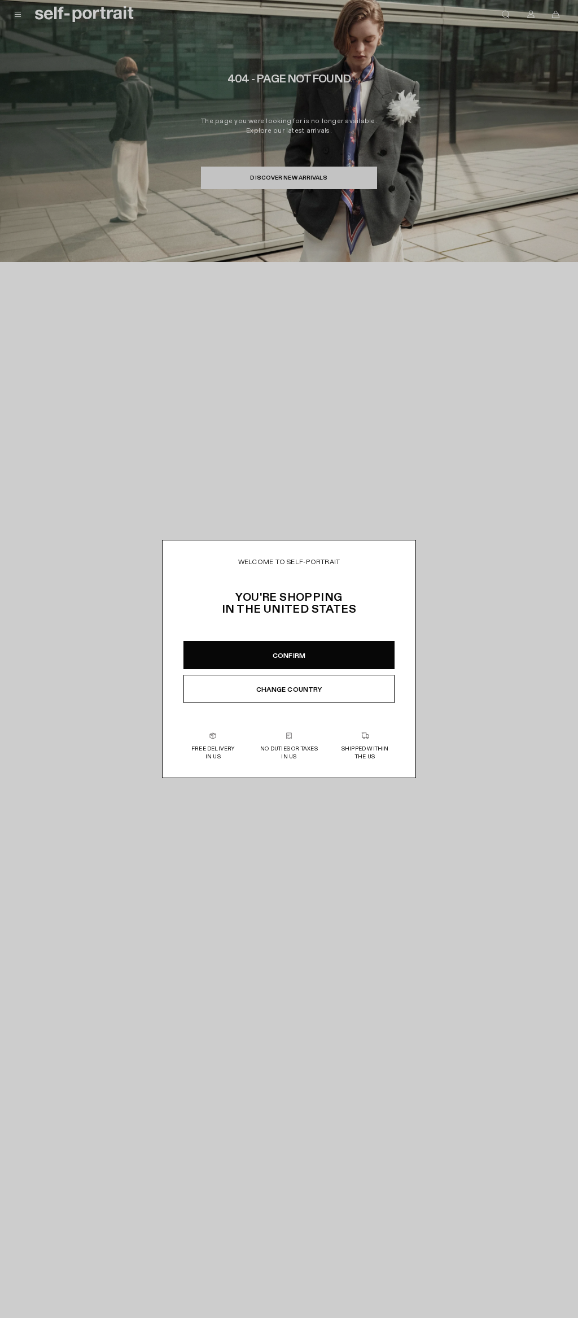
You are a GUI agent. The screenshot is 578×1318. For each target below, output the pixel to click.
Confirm (289, 655)
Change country (289, 689)
